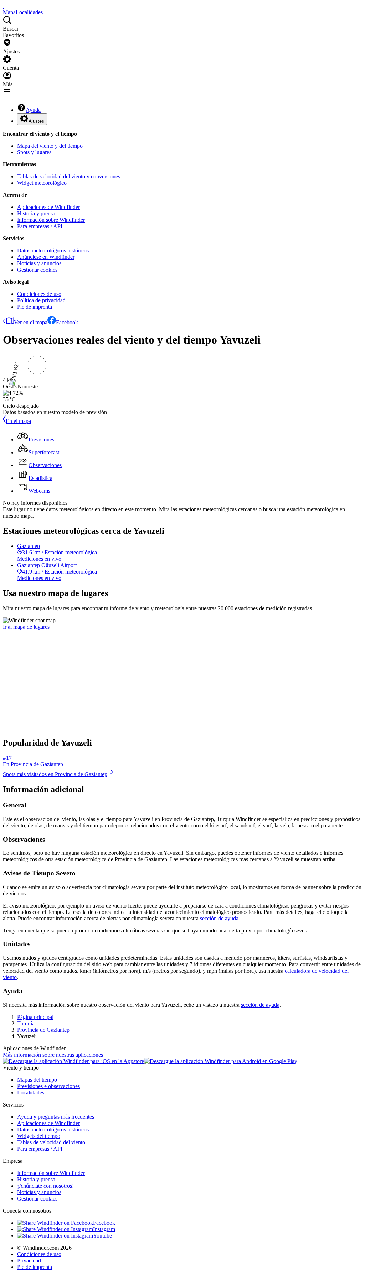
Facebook (67, 322)
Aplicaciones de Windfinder (48, 207)
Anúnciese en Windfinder (45, 257)
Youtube (102, 1236)
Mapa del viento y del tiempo (50, 146)
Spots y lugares (34, 152)
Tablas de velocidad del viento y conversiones (68, 176)
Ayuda (33, 110)
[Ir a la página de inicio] (3, 6)
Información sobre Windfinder (51, 220)
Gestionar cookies (37, 270)
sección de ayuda (219, 918)
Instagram (104, 1229)
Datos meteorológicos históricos (53, 250)
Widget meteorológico (42, 183)
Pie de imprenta (34, 307)
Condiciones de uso (39, 294)
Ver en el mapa (30, 322)
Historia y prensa (36, 213)
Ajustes (36, 121)
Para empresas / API (39, 226)
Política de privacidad (41, 300)
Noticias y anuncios (39, 263)
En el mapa (18, 421)
